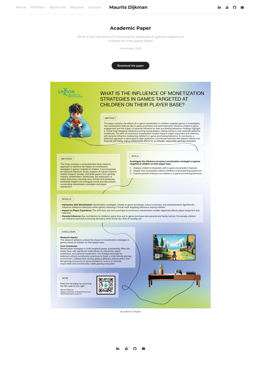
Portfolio (38, 7)
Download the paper (130, 65)
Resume (76, 7)
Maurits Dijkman (128, 7)
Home (21, 7)
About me (57, 7)
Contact (94, 7)
